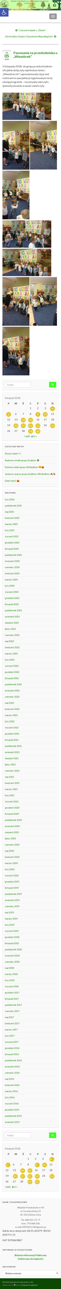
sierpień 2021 (12, 758)
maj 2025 (9, 511)
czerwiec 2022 (12, 696)
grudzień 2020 (12, 807)
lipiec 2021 (10, 764)
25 (52, 425)
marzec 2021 (11, 789)
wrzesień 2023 (12, 616)
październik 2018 (13, 949)
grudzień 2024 (12, 542)
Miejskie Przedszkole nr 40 (19, 16)
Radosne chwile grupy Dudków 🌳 (22, 460)
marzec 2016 (11, 1091)
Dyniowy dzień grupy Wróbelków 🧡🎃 (24, 467)
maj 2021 (9, 776)
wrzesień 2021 (12, 752)
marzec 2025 (11, 524)
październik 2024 (13, 554)
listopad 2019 (12, 887)
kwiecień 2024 (12, 573)
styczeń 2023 (12, 665)
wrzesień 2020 (12, 826)
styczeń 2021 (12, 801)
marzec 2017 (11, 1029)
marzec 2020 (11, 863)
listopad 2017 (12, 998)
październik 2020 (13, 820)
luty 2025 (9, 530)
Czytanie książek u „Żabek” (32, 30)
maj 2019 (9, 912)
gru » (34, 436)
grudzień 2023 (12, 598)
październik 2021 (13, 746)
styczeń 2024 (12, 591)
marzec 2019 (11, 918)
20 (15, 425)
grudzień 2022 (12, 672)
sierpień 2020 (12, 832)
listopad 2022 (12, 678)
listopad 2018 (12, 943)
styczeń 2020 (12, 875)
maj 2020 (9, 850)
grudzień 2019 (12, 881)
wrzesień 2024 (12, 561)
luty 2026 (9, 499)
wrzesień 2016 (12, 1066)
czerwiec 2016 (12, 1072)
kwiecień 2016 (12, 1085)
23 (37, 425)
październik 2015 (13, 1115)
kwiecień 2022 (12, 709)
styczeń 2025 (12, 536)
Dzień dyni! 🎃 (12, 480)
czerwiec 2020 (12, 844)
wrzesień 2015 (12, 1122)
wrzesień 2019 (12, 900)
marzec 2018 (11, 974)
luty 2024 (9, 585)
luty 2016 (9, 1097)
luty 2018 (9, 980)
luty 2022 (9, 721)
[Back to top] (54, 1282)
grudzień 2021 (12, 733)
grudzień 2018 (12, 937)
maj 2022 (9, 702)
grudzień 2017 (12, 992)
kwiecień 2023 (12, 647)
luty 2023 (9, 659)
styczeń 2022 (12, 727)
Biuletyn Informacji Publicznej (30, 1255)
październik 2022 (13, 684)
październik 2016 (13, 1060)
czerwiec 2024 (12, 567)
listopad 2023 (12, 604)
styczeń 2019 (12, 931)
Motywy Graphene (29, 1285)
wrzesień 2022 (12, 690)
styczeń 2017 (12, 1041)
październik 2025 (13, 505)
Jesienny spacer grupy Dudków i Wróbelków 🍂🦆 (30, 474)
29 (30, 431)
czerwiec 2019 (12, 906)
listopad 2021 (12, 739)
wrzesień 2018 (12, 955)
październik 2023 (13, 610)
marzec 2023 (11, 653)
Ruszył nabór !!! (13, 453)
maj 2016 (9, 1078)
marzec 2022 (11, 715)
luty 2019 (9, 924)
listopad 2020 (12, 813)
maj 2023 (9, 641)
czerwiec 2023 (12, 635)
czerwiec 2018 (12, 961)
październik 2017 (13, 1004)
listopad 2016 (12, 1054)
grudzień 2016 (12, 1048)
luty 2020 (9, 869)
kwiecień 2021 (12, 783)
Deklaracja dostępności (30, 1258)
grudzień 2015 (12, 1109)
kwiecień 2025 (12, 518)
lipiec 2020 (10, 838)
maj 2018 (9, 968)
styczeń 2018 (12, 986)
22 (30, 425)
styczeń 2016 (12, 1103)
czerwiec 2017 (12, 1011)
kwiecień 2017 (12, 1023)
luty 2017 (9, 1035)
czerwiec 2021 (12, 770)
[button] (4, 12)
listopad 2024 (12, 548)
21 (23, 425)
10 (45, 414)
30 (37, 431)
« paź (27, 436)
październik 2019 (13, 894)
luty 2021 (9, 795)
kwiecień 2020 (12, 857)
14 (23, 419)
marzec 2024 (11, 579)
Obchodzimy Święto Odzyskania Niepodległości (29, 36)
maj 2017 (9, 1017)
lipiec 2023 (10, 628)
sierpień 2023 (12, 622)
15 (30, 419)
